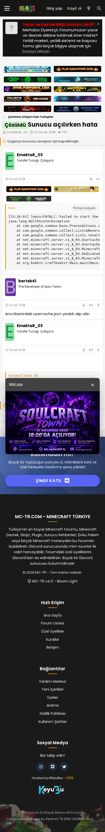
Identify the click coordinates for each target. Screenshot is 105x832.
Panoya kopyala (84, 208)
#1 (98, 179)
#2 (91, 305)
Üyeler (52, 697)
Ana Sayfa (53, 615)
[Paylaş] (91, 179)
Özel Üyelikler (52, 631)
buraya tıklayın (36, 51)
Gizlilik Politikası (52, 713)
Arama (53, 705)
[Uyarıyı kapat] (97, 24)
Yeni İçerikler (53, 689)
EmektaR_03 (17, 132)
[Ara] (99, 8)
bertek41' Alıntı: (20, 375)
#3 (91, 350)
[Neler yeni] (89, 8)
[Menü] (7, 8)
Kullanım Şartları (52, 721)
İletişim (52, 647)
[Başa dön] (98, 305)
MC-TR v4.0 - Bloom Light (54, 581)
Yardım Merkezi (52, 681)
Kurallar (52, 639)
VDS (69, 777)
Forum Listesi (52, 623)
